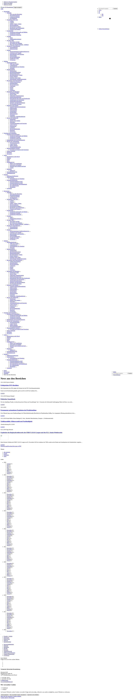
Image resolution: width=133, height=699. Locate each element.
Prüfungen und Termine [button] (12, 105)
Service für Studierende (12, 297)
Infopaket (12, 68)
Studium (6, 240)
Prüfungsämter (13, 109)
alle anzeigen (7, 452)
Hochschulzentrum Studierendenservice (19, 51)
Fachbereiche (10, 210)
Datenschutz (7, 639)
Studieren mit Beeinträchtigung (17, 102)
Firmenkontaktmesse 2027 (16, 181)
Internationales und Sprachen (17, 54)
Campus (12, 22)
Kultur (8, 159)
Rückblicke (12, 187)
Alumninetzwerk (11, 173)
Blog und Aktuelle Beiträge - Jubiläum (19, 44)
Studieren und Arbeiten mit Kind (18, 166)
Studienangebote (11, 249)
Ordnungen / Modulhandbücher (17, 116)
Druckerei (12, 130)
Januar (8, 473)
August (9, 463)
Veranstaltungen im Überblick (17, 66)
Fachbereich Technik (15, 33)
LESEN (3, 393)
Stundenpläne (13, 112)
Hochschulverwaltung (15, 26)
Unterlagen (12, 86)
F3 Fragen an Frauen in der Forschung (19, 149)
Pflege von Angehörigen (16, 163)
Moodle (5, 648)
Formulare (12, 90)
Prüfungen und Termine (12, 285)
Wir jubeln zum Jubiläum (16, 43)
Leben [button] (5, 155)
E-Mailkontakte (4, 680)
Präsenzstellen (13, 55)
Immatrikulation (14, 83)
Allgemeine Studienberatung (17, 95)
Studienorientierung (11, 242)
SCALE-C (9, 154)
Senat (11, 37)
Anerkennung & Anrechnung (17, 100)
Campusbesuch (13, 65)
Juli (8, 465)
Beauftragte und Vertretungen (17, 28)
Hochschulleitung (14, 25)
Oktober (9, 479)
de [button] (99, 13)
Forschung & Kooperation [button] (10, 133)
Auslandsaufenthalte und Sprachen (18, 123)
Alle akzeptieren (4, 694)
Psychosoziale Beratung (15, 104)
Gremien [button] (9, 36)
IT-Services (12, 131)
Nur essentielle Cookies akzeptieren (18, 694)
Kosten (11, 87)
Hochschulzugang (14, 84)
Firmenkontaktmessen (12, 359)
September (9, 480)
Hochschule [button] (6, 11)
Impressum (6, 637)
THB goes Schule (14, 64)
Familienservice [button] (10, 162)
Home (5, 370)
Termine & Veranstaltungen (13, 225)
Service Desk (13, 94)
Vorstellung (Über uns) (12, 199)
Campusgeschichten (15, 17)
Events (5, 453)
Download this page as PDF (14, 446)
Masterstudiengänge (15, 73)
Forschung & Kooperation (10, 312)
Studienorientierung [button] (11, 62)
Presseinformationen (15, 15)
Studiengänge (13, 71)
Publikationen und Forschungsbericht (16, 140)
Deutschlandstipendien (15, 147)
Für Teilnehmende (14, 185)
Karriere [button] (6, 174)
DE (102, 14)
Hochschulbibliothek (15, 57)
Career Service (13, 124)
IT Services (12, 60)
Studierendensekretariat (15, 97)
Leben (5, 334)
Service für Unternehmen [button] (13, 141)
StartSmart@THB (14, 93)
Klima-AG (12, 170)
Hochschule (6, 191)
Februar (9, 472)
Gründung (12, 127)
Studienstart (13, 119)
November (9, 477)
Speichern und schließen (32, 694)
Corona (11, 167)
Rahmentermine (14, 48)
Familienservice (10, 341)
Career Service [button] (10, 177)
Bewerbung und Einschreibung (14, 260)
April (8, 469)
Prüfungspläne (13, 108)
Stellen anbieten (14, 145)
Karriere (6, 354)
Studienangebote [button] (11, 69)
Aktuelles (9, 192)
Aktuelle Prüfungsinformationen (17, 107)
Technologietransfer (14, 142)
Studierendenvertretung (15, 39)
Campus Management (9, 654)
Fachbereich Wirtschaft (15, 35)
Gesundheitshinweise (12, 172)
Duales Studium (14, 76)
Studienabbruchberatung (16, 101)
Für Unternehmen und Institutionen (18, 184)
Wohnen (9, 158)
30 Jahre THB (10, 220)
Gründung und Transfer (15, 53)
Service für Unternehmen (13, 321)
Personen (6, 650)
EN (102, 15)
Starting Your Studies (15, 120)
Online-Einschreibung (15, 82)
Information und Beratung (13, 271)
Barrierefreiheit (7, 641)
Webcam (6, 640)
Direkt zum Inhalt (8, 3)
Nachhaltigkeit (13, 18)
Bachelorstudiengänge (15, 72)
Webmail (6, 645)
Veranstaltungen (14, 47)
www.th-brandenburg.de (7, 681)
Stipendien (12, 122)
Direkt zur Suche (8, 4)
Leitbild (12, 21)
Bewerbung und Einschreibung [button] (14, 80)
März (8, 470)
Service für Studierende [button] (12, 118)
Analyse (4, 689)
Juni (8, 466)
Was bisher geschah (14, 42)
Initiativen (9, 348)
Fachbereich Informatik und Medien (18, 32)
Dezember (9, 476)
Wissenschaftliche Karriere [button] (13, 148)
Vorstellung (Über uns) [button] (12, 19)
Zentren (9, 229)
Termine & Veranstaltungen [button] (13, 46)
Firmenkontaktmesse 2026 (16, 183)
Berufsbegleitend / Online (16, 75)
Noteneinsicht (13, 111)
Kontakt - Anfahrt (8, 636)
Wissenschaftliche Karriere (13, 328)
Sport (8, 160)
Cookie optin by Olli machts (7, 697)
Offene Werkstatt (11, 151)
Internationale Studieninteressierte (18, 79)
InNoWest (9, 152)
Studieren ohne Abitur (15, 77)
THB (2, 9)
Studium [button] (6, 61)
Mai (8, 468)
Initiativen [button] (9, 169)
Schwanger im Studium (15, 165)
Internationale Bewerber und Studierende (20, 98)
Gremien (9, 216)
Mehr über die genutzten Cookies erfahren (11, 696)
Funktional (5, 688)
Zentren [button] (9, 50)
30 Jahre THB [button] (10, 40)
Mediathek (6, 647)
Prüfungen (6, 455)
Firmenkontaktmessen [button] (12, 180)
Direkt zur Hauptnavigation (10, 2)
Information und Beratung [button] (13, 91)
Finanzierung (13, 126)
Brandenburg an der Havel (13, 156)
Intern (100, 17)
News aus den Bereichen (16, 14)
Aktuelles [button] (9, 13)
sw (99, 11)
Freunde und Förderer (15, 29)
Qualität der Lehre (14, 58)
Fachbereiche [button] (10, 30)
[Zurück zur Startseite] (7, 7)
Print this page (4, 446)
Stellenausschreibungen (12, 176)
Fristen (11, 89)
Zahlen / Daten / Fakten (15, 24)
